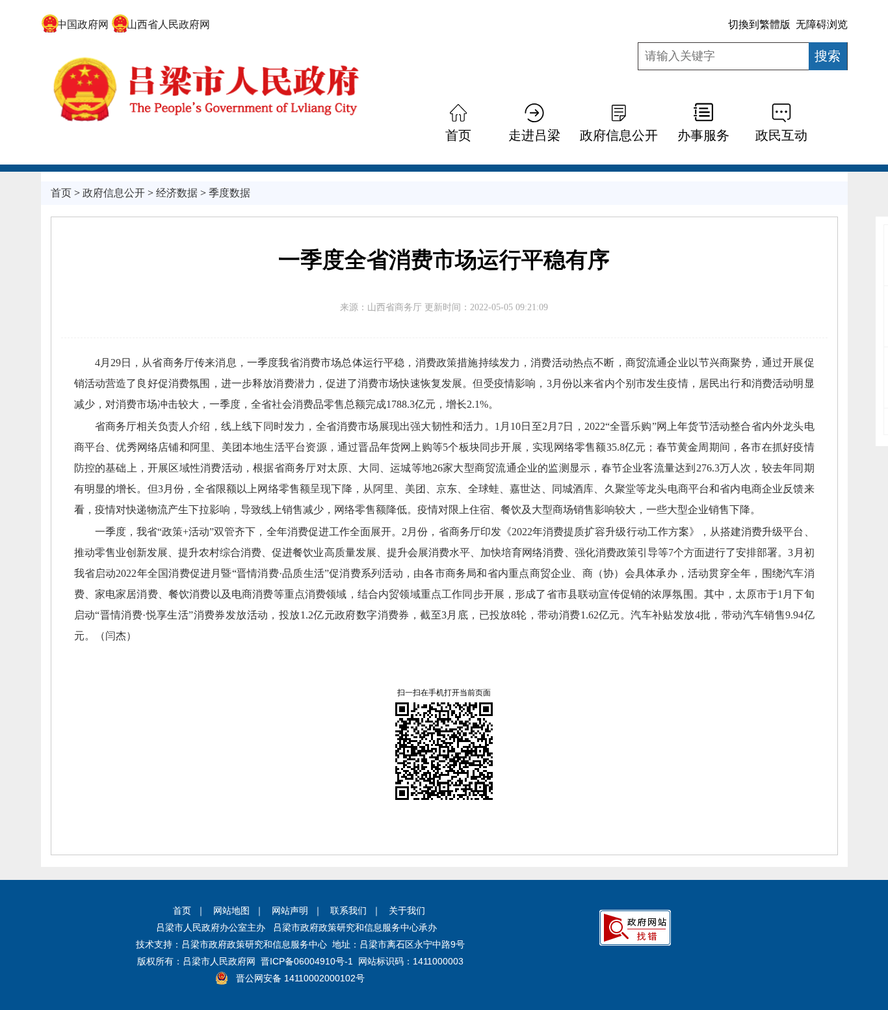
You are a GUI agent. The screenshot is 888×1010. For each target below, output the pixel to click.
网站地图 (231, 910)
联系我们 (348, 910)
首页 (182, 910)
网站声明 (290, 910)
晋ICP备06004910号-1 (307, 961)
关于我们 (407, 910)
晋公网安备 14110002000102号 (300, 978)
